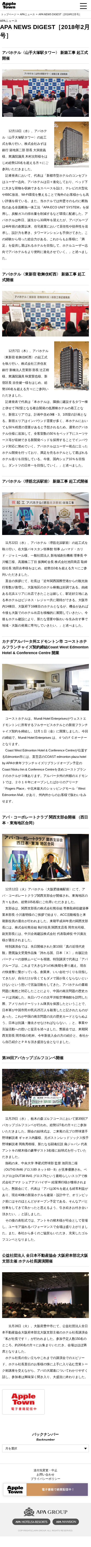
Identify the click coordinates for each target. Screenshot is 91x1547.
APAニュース (27, 14)
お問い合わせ (45, 1474)
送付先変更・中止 (45, 1470)
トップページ (8, 14)
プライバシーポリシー (45, 1478)
